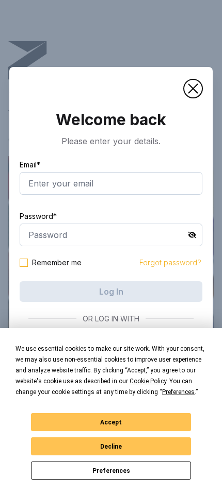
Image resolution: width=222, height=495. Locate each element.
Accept (111, 422)
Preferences (111, 470)
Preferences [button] (178, 392)
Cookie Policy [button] (148, 381)
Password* (38, 216)
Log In (111, 291)
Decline (111, 446)
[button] (193, 88)
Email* (30, 164)
